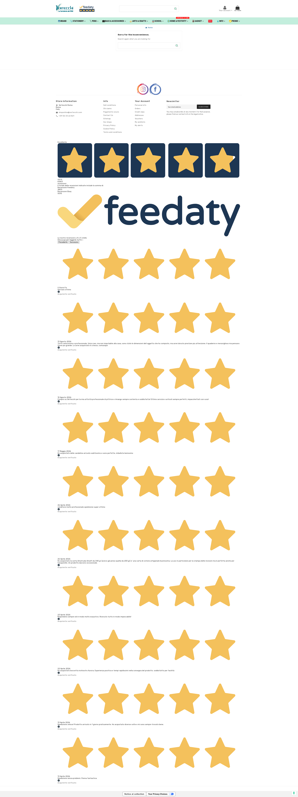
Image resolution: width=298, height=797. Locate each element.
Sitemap (107, 119)
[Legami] (210, 21)
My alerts (139, 125)
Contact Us (108, 115)
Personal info (140, 105)
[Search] (175, 8)
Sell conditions (109, 105)
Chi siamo (107, 109)
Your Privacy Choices (157, 794)
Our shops (107, 122)
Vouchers (139, 119)
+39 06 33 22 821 (66, 116)
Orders (138, 109)
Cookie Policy (109, 129)
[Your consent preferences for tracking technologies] (294, 793)
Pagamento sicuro (111, 112)
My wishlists (140, 122)
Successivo (74, 242)
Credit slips (140, 112)
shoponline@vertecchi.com (70, 112)
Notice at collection (134, 794)
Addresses (139, 115)
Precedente (63, 242)
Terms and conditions (112, 132)
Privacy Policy (109, 125)
